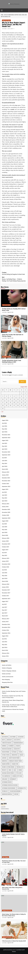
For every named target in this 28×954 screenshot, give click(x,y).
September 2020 (6, 518)
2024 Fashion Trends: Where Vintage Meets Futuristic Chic (12, 701)
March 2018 (5, 581)
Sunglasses (4, 779)
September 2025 (6, 437)
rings (10, 770)
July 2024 (4, 457)
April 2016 (4, 647)
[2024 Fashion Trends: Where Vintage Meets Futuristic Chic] (14, 877)
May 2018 (4, 575)
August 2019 (5, 549)
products (4, 770)
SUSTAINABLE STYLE (21, 788)
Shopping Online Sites (7, 682)
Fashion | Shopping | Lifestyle (9, 670)
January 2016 (5, 656)
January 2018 (5, 587)
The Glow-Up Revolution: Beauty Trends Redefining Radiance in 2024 (11, 361)
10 (2, 399)
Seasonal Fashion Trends (8, 773)
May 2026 (4, 429)
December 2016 (6, 624)
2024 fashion (5, 736)
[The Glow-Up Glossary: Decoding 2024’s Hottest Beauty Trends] (14, 298)
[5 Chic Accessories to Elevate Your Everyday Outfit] (14, 930)
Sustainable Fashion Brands (8, 788)
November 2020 (6, 512)
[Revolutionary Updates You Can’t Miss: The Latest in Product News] (14, 850)
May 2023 (4, 498)
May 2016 (4, 644)
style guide (19, 773)
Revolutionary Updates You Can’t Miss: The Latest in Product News (12, 696)
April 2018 (4, 578)
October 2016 (5, 630)
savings (20, 770)
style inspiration (6, 776)
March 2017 (5, 615)
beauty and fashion (6, 20)
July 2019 (4, 552)
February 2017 (5, 618)
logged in (10, 375)
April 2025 (4, 449)
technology (5, 791)
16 (25, 399)
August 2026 (5, 420)
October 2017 (5, 595)
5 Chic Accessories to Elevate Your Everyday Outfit (13, 710)
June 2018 (4, 572)
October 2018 (5, 567)
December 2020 (6, 509)
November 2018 (6, 564)
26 (10, 405)
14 (18, 399)
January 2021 (5, 506)
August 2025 (5, 440)
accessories (21, 736)
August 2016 (5, 636)
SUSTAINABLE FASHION (7, 782)
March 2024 (5, 469)
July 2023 (4, 492)
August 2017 (5, 601)
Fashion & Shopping (7, 668)
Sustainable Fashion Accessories (10, 785)
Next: (14, 279)
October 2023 (5, 483)
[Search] (26, 10)
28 (18, 405)
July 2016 (4, 638)
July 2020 (4, 523)
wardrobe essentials (7, 794)
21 (18, 402)
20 (14, 402)
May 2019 (4, 555)
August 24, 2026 (10, 363)
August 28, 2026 (10, 312)
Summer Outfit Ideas (17, 776)
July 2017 (4, 604)
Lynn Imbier (4, 28)
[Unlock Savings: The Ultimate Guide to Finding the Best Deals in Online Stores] (14, 903)
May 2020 (4, 529)
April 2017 (4, 613)
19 (10, 402)
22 (21, 402)
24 (2, 405)
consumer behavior (18, 742)
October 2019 (5, 546)
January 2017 (5, 621)
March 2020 (5, 535)
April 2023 (4, 500)
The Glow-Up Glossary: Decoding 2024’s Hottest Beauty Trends (14, 309)
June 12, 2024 (10, 28)
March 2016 (5, 650)
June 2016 (4, 641)
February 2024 (5, 472)
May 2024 (4, 463)
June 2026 (4, 426)
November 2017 (6, 592)
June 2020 (4, 526)
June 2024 (4, 460)
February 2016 (5, 653)
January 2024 (5, 475)
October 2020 (5, 515)
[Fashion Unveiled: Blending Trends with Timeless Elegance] (14, 823)
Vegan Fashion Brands (15, 791)
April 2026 (4, 431)
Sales (14, 770)
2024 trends (13, 736)
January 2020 (5, 541)
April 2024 (4, 466)
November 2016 (6, 627)
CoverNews (19, 949)
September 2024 (6, 454)
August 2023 (5, 489)
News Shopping (6, 679)
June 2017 (4, 607)
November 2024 (6, 452)
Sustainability (12, 779)
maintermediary (5, 808)
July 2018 (4, 569)
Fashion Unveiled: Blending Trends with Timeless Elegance (14, 692)
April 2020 (4, 532)
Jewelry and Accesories (7, 676)
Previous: (13, 273)
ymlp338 (3, 806)
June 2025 (4, 443)
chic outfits (17, 739)
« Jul (2, 411)
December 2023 (6, 477)
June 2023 (4, 495)
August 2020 (5, 521)
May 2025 (4, 446)
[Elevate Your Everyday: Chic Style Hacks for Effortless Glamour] (14, 324)
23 (25, 402)
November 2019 (6, 544)
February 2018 (5, 584)
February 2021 (5, 503)
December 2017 (6, 590)
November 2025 (6, 434)
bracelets (9, 739)
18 (6, 402)
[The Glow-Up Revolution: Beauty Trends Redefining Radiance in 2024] (14, 349)
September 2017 (6, 598)
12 (10, 399)
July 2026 (4, 423)
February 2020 (5, 538)
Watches (16, 794)
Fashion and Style (6, 673)
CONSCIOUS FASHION (6, 742)
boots (3, 739)
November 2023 (6, 480)
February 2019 (5, 558)
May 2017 (4, 610)
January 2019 (5, 561)
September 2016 (6, 633)
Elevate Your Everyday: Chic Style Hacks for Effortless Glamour (12, 335)
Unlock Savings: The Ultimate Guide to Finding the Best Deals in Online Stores (13, 705)
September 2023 (6, 486)
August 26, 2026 (10, 338)
